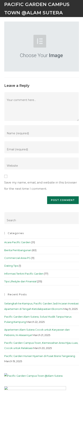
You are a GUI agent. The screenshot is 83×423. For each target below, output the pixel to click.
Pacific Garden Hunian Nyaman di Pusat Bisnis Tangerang (39, 356)
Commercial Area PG (17, 257)
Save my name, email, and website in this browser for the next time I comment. (40, 185)
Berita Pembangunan (17, 250)
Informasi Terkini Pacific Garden (23, 273)
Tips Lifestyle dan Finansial (20, 281)
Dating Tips (11, 265)
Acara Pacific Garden (17, 242)
